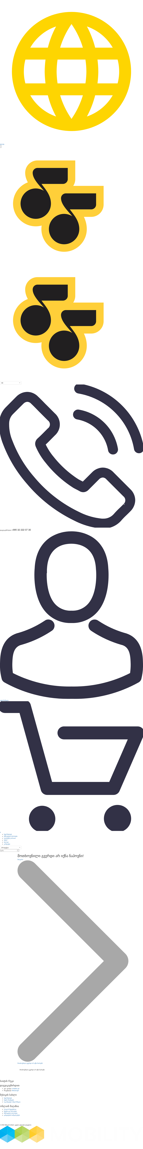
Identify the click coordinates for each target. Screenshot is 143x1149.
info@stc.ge (15, 1088)
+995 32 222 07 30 (21, 529)
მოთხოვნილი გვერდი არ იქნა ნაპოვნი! (30, 1063)
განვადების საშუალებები (12, 1115)
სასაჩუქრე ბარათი (10, 838)
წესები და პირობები (10, 1111)
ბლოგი (6, 842)
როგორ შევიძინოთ (10, 1109)
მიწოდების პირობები (10, 836)
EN (3, 144)
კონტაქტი (7, 844)
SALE (5, 840)
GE (1, 144)
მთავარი (20, 859)
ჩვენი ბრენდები (9, 1100)
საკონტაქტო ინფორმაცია (12, 1102)
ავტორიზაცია (4, 700)
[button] (10, 382)
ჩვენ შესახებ (8, 834)
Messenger (15, 1090)
